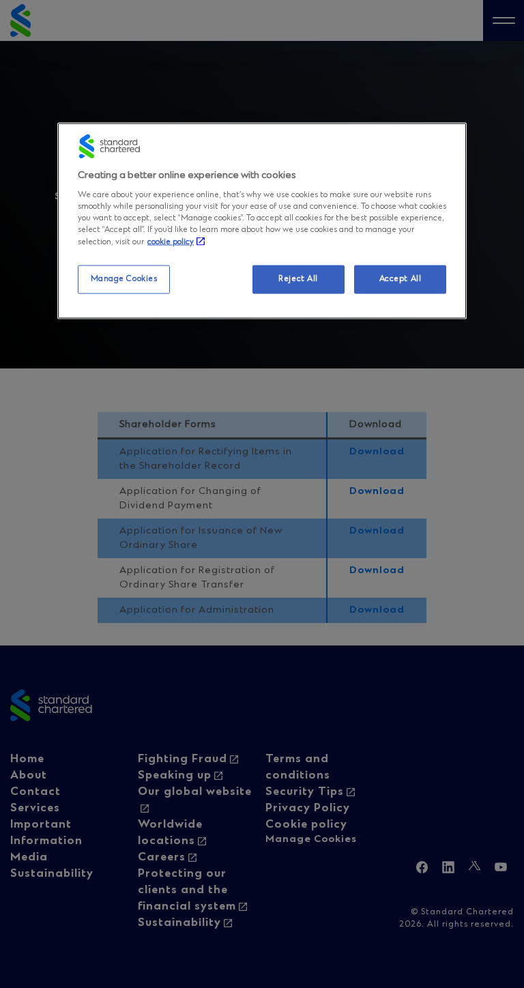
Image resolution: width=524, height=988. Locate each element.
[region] (262, 221)
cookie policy (170, 242)
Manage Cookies (124, 279)
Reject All (298, 279)
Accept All (400, 279)
